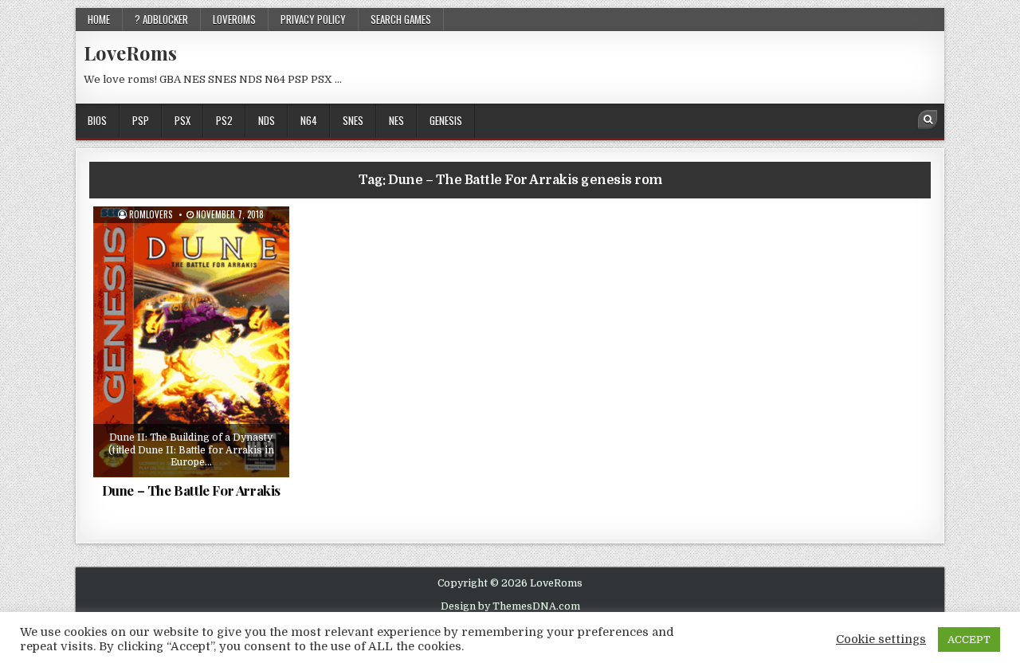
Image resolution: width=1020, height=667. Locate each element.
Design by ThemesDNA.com (510, 606)
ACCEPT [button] (969, 639)
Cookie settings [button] (881, 639)
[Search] (927, 119)
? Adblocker (161, 19)
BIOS (97, 120)
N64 (308, 120)
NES (396, 120)
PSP (140, 120)
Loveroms (234, 19)
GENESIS (446, 120)
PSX (182, 120)
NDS (266, 120)
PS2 (224, 120)
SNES (353, 120)
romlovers (150, 214)
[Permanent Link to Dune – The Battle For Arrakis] (191, 341)
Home (99, 19)
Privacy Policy (313, 19)
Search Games (401, 19)
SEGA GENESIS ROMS (197, 245)
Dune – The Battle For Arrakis (191, 490)
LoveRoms (130, 52)
